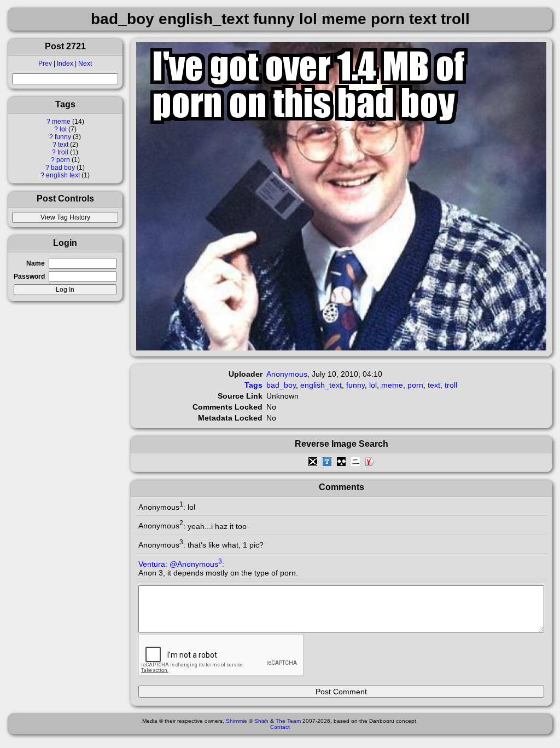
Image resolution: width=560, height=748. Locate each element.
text (63, 144)
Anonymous (286, 374)
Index (65, 63)
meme (61, 121)
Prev (45, 63)
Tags (253, 385)
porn (63, 160)
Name (35, 263)
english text (63, 175)
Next (85, 63)
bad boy (63, 167)
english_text (321, 385)
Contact (280, 727)
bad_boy (281, 385)
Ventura (151, 564)
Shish (261, 721)
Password (29, 276)
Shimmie (236, 721)
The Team (288, 721)
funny (63, 137)
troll (62, 152)
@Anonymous (196, 564)
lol (63, 129)
